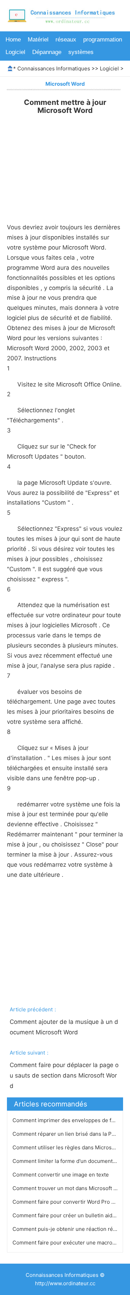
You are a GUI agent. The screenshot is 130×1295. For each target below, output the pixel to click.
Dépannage (46, 52)
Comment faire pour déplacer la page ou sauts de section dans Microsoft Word (64, 1075)
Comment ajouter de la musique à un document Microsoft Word (64, 1027)
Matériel (38, 39)
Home (13, 39)
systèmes (81, 52)
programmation (102, 39)
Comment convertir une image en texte (61, 1174)
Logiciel (15, 52)
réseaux (65, 39)
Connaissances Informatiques (53, 68)
